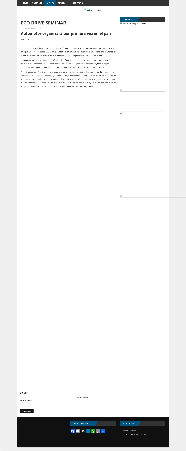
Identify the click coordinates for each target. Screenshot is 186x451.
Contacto (78, 3)
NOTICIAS (50, 3)
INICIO (25, 3)
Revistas (62, 3)
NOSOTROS (37, 3)
